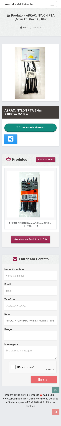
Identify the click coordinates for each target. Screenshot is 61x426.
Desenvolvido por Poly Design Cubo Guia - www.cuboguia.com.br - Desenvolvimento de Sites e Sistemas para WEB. (30, 398)
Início (25, 27)
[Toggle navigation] (52, 4)
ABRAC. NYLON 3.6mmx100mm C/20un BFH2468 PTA (30, 225)
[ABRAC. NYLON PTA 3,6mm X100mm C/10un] (30, 72)
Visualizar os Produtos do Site (31, 239)
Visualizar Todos (46, 159)
